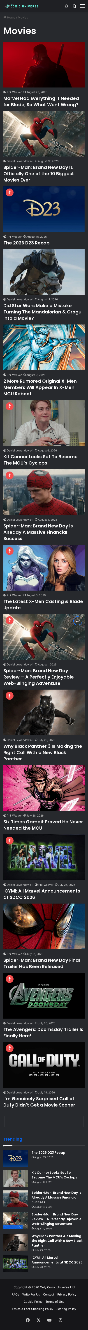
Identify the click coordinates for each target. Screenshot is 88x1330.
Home (10, 17)
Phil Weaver (14, 92)
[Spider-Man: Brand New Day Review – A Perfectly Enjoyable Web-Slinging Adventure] (44, 637)
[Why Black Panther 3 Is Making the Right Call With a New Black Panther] (44, 712)
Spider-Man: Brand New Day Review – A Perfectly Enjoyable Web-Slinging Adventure (38, 676)
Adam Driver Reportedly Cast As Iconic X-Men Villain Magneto (40, 1171)
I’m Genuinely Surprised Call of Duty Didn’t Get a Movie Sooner (39, 1101)
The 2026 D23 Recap (26, 243)
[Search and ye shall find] (74, 7)
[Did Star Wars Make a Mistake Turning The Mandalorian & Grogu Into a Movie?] (44, 272)
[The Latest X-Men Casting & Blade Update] (44, 568)
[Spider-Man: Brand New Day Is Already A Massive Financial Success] (44, 492)
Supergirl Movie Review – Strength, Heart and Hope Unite (43, 1309)
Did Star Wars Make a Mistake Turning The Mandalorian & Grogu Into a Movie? (42, 311)
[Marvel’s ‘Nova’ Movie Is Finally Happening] (44, 1203)
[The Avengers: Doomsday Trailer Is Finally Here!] (44, 996)
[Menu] (82, 7)
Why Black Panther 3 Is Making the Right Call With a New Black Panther (42, 752)
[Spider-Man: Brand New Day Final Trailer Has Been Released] (44, 926)
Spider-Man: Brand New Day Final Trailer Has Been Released (41, 963)
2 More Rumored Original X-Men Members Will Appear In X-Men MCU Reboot (40, 387)
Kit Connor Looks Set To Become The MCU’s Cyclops (40, 459)
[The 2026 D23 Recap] (44, 209)
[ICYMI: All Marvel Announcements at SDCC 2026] (44, 857)
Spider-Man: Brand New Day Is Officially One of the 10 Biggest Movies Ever (38, 173)
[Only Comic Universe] (21, 6)
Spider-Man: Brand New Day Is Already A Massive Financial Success (38, 532)
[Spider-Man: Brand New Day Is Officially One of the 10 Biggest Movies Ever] (44, 134)
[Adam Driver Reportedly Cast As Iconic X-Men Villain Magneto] (44, 1134)
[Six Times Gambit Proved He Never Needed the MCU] (44, 788)
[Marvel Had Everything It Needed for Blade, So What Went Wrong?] (44, 64)
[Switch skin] (66, 7)
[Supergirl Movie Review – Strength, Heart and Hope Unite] (44, 1272)
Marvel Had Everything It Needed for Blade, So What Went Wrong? (41, 101)
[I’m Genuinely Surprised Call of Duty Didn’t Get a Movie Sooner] (44, 1065)
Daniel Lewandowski (20, 161)
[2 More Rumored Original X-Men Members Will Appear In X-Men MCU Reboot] (44, 347)
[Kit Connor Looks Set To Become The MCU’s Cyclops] (44, 423)
